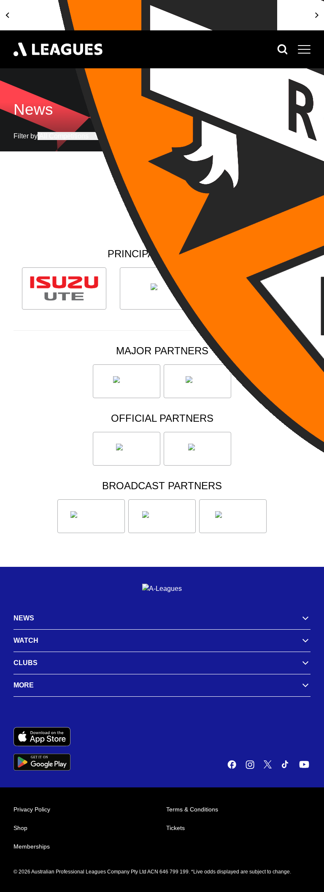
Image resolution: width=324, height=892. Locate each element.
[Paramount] (162, 516)
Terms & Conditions (192, 809)
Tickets (175, 828)
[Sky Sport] (233, 516)
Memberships (32, 846)
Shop (20, 828)
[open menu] (304, 49)
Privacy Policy (32, 809)
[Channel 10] (91, 516)
